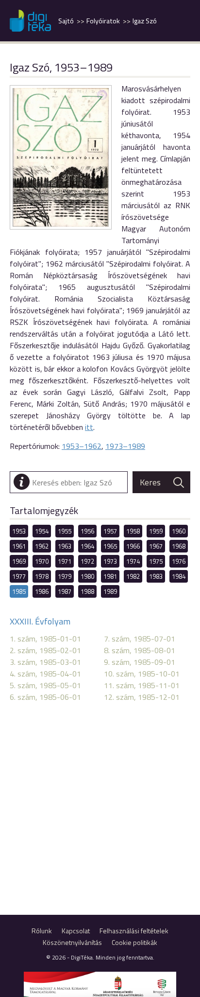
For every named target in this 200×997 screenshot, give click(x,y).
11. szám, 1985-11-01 (142, 685)
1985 (19, 591)
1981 (110, 576)
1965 (110, 546)
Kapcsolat (76, 931)
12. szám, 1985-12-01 (142, 697)
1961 (19, 546)
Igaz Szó (145, 21)
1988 (87, 591)
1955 (64, 531)
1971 (64, 561)
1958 (133, 531)
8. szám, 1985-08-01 (139, 650)
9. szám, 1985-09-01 (139, 662)
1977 (19, 576)
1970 (42, 561)
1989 (110, 591)
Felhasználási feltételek (134, 931)
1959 (156, 531)
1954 (42, 531)
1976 (178, 561)
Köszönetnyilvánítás (72, 942)
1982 (133, 576)
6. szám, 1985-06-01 (45, 697)
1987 (64, 591)
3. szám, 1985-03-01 (45, 662)
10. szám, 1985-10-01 (142, 673)
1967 (156, 546)
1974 (133, 561)
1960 (178, 531)
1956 (87, 531)
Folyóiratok (103, 21)
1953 (19, 531)
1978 (42, 576)
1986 (42, 591)
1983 (156, 576)
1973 (110, 561)
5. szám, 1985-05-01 (45, 685)
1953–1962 (81, 446)
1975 (156, 561)
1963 (64, 546)
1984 (178, 576)
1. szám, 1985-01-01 (45, 638)
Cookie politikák (134, 942)
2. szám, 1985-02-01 (45, 650)
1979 (64, 576)
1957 (110, 531)
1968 (178, 546)
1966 (133, 546)
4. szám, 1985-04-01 (45, 673)
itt (89, 427)
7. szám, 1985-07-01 (139, 638)
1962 (42, 546)
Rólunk (42, 931)
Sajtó (66, 21)
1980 (87, 576)
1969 (19, 561)
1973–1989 (125, 446)
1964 (87, 546)
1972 (87, 561)
